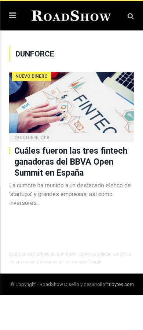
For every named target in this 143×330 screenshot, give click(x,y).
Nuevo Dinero (31, 76)
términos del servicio (60, 262)
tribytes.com (120, 284)
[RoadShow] (71, 15)
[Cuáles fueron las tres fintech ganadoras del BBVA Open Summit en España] (71, 105)
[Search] (131, 16)
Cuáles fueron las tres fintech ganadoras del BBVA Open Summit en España (70, 162)
